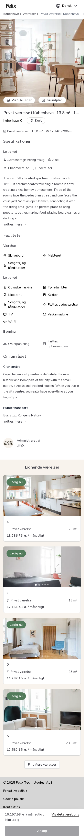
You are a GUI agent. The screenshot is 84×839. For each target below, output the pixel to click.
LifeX (20, 445)
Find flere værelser (42, 764)
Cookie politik (13, 799)
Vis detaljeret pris (65, 814)
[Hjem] (11, 6)
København (11, 14)
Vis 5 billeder (22, 100)
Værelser (29, 14)
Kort (38, 120)
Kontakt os (11, 807)
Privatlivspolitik (15, 791)
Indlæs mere (12, 224)
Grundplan (55, 100)
